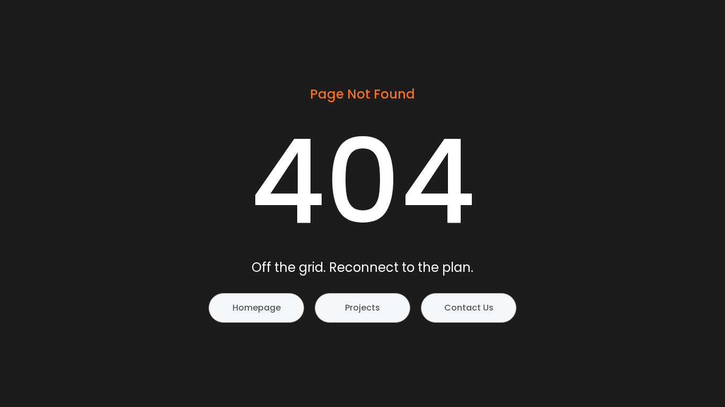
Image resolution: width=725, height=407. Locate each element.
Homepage (256, 308)
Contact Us (469, 308)
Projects (362, 308)
